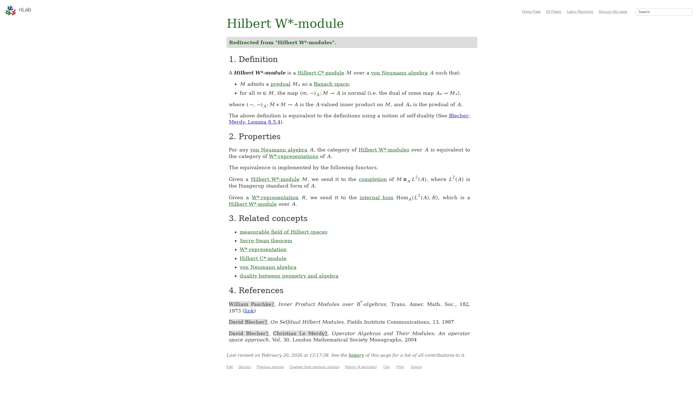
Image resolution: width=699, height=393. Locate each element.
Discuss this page (613, 12)
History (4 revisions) (361, 367)
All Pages (553, 12)
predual (281, 84)
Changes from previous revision (314, 367)
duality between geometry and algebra (289, 276)
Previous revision (270, 367)
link (249, 311)
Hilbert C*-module (321, 73)
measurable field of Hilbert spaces (283, 232)
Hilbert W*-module (275, 179)
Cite (386, 367)
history (356, 355)
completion (373, 179)
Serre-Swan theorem (266, 240)
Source (416, 367)
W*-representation (275, 197)
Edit (230, 367)
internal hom (376, 197)
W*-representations (293, 156)
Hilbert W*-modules (384, 150)
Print (400, 367)
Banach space (331, 84)
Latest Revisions (580, 12)
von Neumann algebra (399, 73)
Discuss (244, 367)
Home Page (531, 12)
